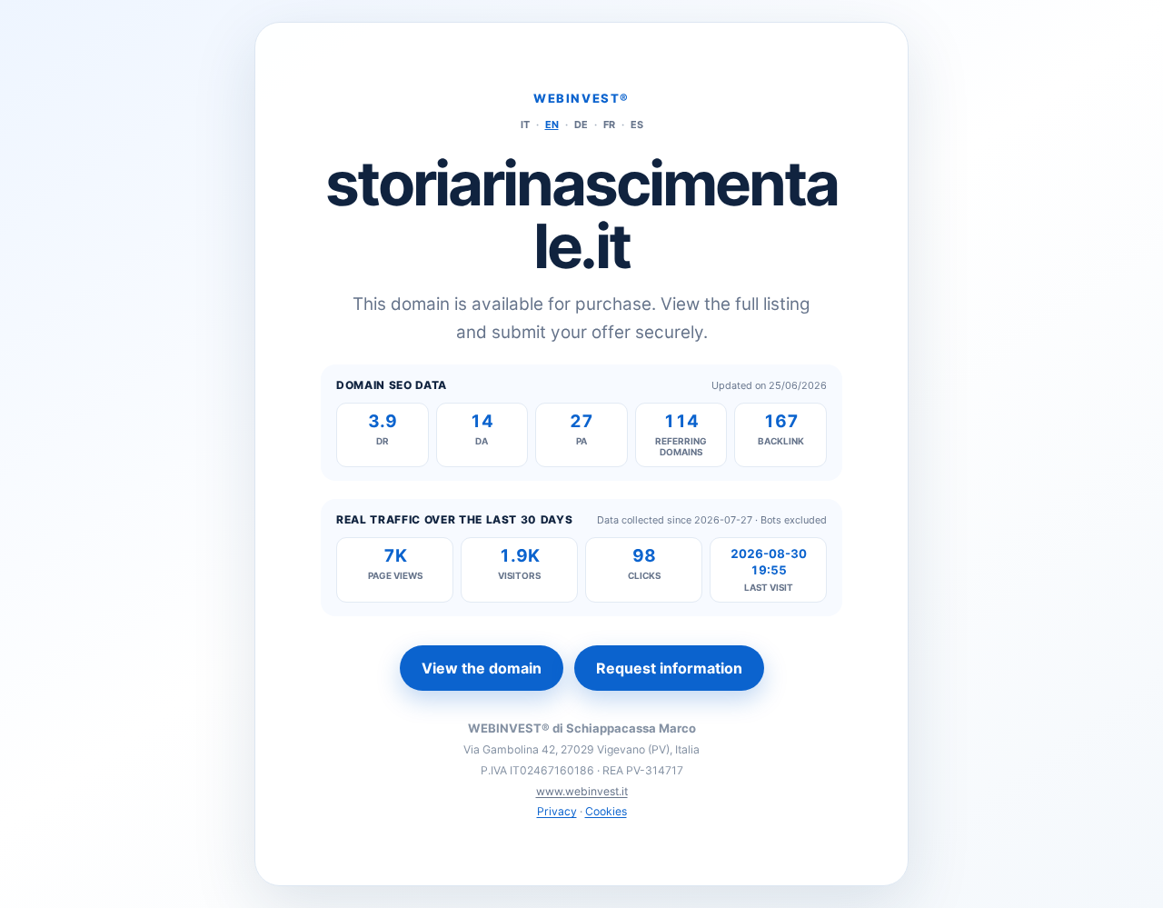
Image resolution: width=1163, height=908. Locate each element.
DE (581, 124)
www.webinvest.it (582, 791)
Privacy (557, 811)
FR (609, 124)
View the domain (482, 668)
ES (637, 124)
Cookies (606, 811)
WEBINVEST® (581, 98)
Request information (669, 668)
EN (552, 124)
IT (525, 124)
